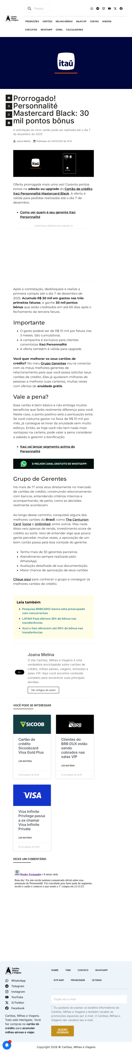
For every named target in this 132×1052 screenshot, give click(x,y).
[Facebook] (121, 8)
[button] (9, 98)
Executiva (31, 29)
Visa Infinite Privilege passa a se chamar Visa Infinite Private (31, 820)
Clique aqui (22, 579)
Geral (59, 29)
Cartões (47, 21)
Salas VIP (81, 21)
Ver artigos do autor (43, 690)
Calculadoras (74, 29)
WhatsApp (46, 29)
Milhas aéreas (64, 21)
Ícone (26, 524)
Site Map (59, 980)
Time (68, 970)
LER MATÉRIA (25, 761)
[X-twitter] (115, 8)
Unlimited (42, 524)
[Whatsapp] (92, 8)
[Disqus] (53, 911)
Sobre (54, 970)
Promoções (32, 21)
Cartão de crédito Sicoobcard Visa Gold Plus (31, 746)
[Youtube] (109, 8)
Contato (83, 970)
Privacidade (78, 980)
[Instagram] (103, 8)
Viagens (106, 21)
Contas (94, 21)
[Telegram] (98, 8)
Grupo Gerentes (53, 363)
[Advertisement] (53, 255)
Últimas (97, 980)
